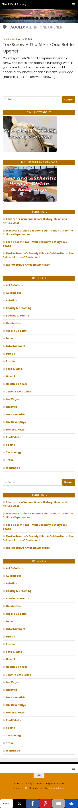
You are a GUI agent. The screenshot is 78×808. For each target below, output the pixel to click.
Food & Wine (10, 38)
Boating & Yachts (17, 315)
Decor (10, 338)
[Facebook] (32, 803)
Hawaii (10, 376)
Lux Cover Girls (15, 414)
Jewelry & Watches (18, 391)
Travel (10, 460)
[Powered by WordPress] (26, 788)
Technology (13, 452)
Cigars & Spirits (16, 331)
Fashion (11, 361)
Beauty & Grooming (19, 308)
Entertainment (15, 346)
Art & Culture (14, 285)
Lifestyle (11, 407)
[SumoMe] (71, 803)
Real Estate (13, 437)
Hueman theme (56, 788)
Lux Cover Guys (16, 422)
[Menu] (73, 4)
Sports (10, 445)
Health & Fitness (17, 384)
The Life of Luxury (14, 4)
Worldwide (13, 467)
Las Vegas (13, 399)
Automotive (14, 293)
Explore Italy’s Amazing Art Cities (28, 265)
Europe (10, 353)
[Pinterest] (45, 803)
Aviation (11, 300)
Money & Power (16, 429)
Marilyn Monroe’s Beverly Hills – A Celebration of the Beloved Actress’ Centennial (38, 255)
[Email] (58, 803)
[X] (19, 803)
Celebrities (13, 323)
